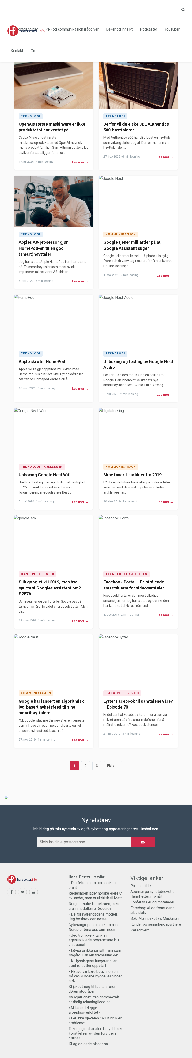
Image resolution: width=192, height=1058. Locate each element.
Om (33, 51)
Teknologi (31, 116)
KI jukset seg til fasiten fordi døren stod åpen (92, 989)
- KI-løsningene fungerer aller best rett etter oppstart (93, 963)
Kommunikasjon (121, 234)
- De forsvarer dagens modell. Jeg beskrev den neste (93, 916)
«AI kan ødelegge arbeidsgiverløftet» (84, 1010)
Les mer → (80, 162)
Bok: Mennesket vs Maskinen (154, 918)
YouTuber (172, 29)
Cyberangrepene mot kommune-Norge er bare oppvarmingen (95, 927)
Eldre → (113, 766)
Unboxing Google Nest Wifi (44, 474)
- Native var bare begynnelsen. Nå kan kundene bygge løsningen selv (95, 976)
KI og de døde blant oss (88, 1044)
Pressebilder (141, 886)
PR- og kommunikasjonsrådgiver (72, 29)
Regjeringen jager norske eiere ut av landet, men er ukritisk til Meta (95, 895)
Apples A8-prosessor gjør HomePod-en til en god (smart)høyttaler (43, 248)
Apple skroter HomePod (42, 361)
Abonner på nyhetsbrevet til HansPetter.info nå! (152, 894)
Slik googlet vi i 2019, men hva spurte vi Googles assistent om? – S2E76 (51, 587)
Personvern (139, 930)
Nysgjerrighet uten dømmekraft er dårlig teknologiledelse (94, 999)
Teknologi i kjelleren (42, 466)
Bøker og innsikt (119, 29)
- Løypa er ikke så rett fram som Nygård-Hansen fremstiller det (95, 952)
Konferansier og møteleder (152, 902)
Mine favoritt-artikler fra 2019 (132, 474)
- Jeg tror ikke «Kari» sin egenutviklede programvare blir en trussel (94, 940)
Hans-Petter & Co (37, 574)
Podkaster (148, 29)
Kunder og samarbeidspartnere (155, 924)
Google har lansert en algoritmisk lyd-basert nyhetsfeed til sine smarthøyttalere (51, 707)
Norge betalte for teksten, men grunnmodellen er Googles (94, 906)
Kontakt (17, 51)
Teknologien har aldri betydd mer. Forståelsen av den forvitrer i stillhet (95, 1033)
